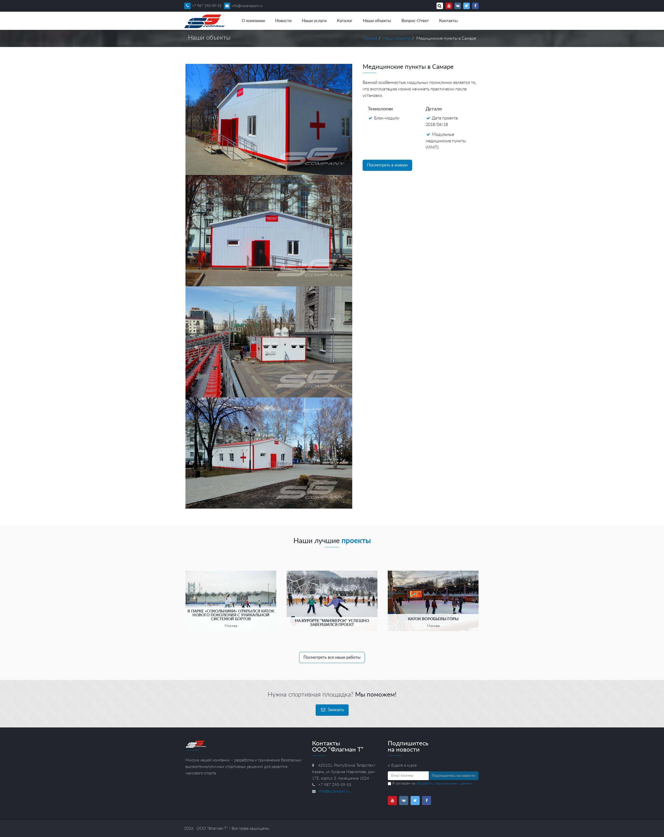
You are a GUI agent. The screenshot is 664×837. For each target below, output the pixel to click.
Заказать (335, 710)
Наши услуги (314, 21)
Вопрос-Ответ (415, 21)
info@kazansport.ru (247, 6)
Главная (370, 38)
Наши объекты (377, 21)
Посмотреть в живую (387, 165)
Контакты (448, 21)
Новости (283, 21)
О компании (253, 21)
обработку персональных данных (444, 783)
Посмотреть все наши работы (332, 657)
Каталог (344, 21)
